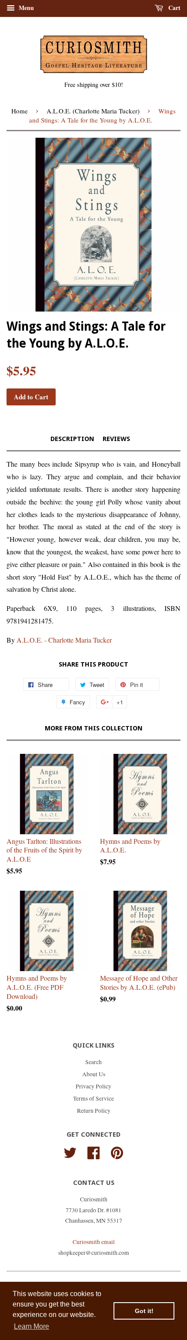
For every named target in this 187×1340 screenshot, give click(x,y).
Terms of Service (93, 1098)
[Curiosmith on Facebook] (93, 1151)
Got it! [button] (144, 1310)
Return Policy (93, 1110)
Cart (173, 7)
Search (93, 1062)
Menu (25, 7)
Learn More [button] (31, 1326)
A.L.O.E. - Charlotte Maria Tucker (64, 639)
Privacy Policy (93, 1086)
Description (72, 439)
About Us (93, 1074)
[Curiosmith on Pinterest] (117, 1151)
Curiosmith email (94, 1242)
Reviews (116, 439)
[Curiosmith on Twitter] (70, 1151)
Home (19, 110)
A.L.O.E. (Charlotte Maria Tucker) (93, 110)
